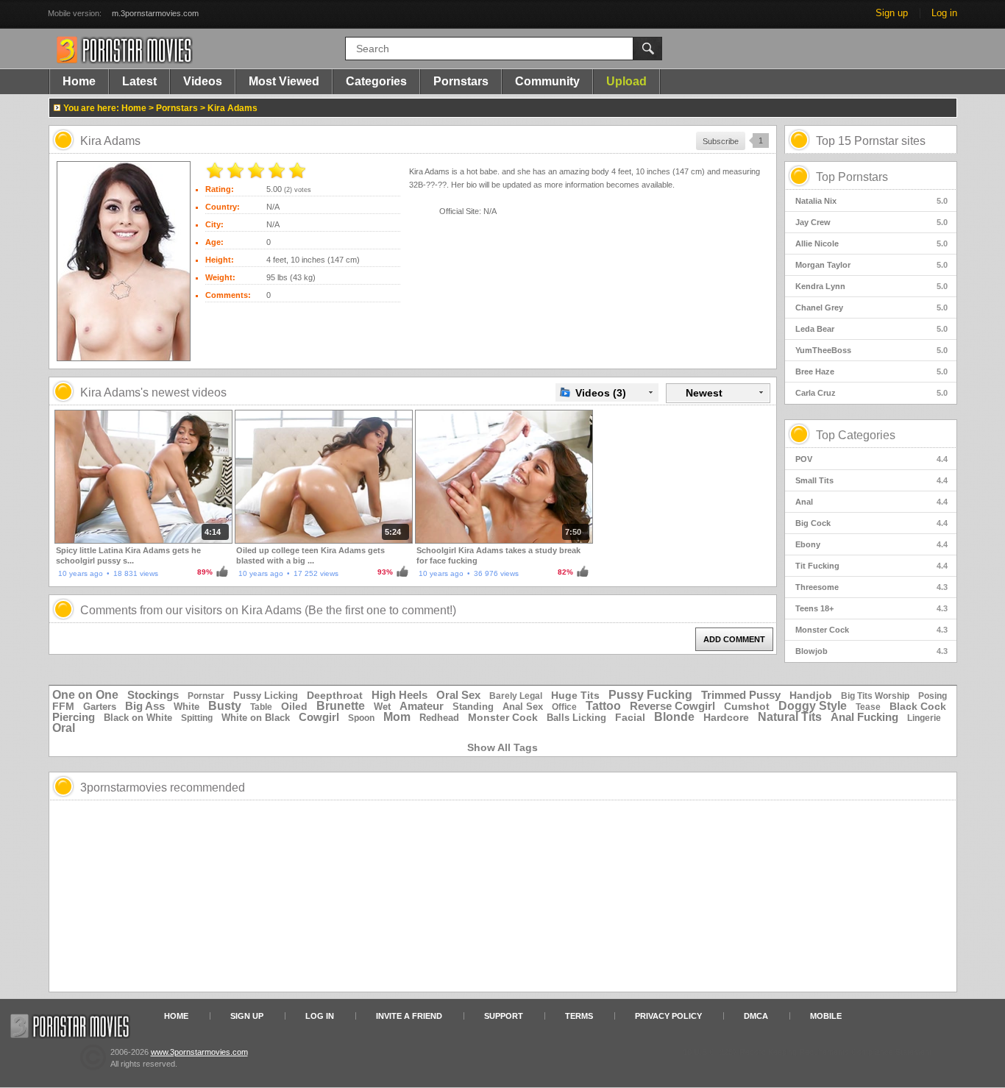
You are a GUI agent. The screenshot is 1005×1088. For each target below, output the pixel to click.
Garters (99, 706)
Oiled (294, 706)
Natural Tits (790, 717)
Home (79, 81)
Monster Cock (871, 629)
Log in (944, 12)
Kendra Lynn (871, 286)
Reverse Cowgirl (672, 706)
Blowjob (871, 651)
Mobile (826, 1015)
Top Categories (855, 435)
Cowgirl (319, 717)
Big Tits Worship (875, 696)
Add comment (734, 639)
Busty (224, 706)
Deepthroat (335, 695)
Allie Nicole (871, 243)
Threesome (871, 587)
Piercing (73, 717)
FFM (63, 706)
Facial (630, 717)
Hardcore (726, 717)
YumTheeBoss (871, 350)
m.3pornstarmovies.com (155, 13)
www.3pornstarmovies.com (199, 1052)
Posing (932, 696)
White (186, 706)
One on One (85, 695)
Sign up (892, 12)
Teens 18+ (871, 608)
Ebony (871, 544)
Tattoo (603, 706)
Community (547, 81)
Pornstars (461, 81)
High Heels (399, 695)
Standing (473, 706)
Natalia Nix (871, 200)
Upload (626, 81)
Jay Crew (871, 222)
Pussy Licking (265, 695)
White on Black (255, 717)
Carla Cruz (871, 392)
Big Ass (145, 706)
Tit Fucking (871, 565)
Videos (202, 81)
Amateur (421, 706)
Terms (579, 1015)
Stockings (153, 695)
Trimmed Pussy (741, 695)
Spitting (197, 718)
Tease (868, 707)
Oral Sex (458, 695)
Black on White (138, 717)
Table (261, 707)
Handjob (810, 695)
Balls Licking (576, 717)
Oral (63, 728)
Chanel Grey (871, 307)
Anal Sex (522, 706)
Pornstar (206, 696)
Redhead (439, 717)
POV (871, 459)
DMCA (756, 1015)
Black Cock (917, 706)
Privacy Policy (668, 1015)
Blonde (674, 717)
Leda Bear (871, 328)
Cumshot (747, 706)
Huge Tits (575, 695)
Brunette (340, 706)
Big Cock (871, 523)
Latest (139, 81)
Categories (376, 81)
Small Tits (871, 480)
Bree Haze (871, 371)
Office (564, 707)
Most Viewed (284, 81)
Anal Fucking (864, 717)
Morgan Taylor (871, 264)
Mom (397, 717)
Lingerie (924, 718)
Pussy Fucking (650, 695)
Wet (382, 706)
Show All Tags (502, 747)
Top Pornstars (852, 177)
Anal (871, 501)
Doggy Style (812, 706)
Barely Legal (515, 696)
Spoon (361, 718)
